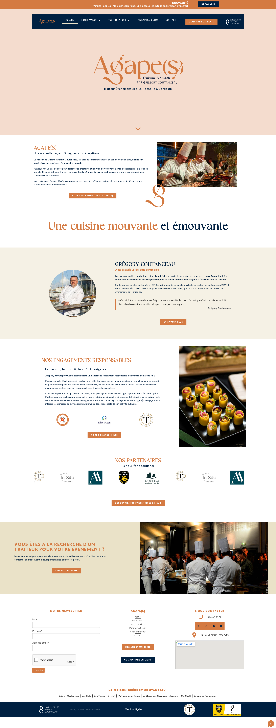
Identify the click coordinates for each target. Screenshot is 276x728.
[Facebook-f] (199, 626)
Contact (171, 20)
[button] (197, 164)
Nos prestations (117, 20)
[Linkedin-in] (213, 626)
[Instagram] (206, 626)
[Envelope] (221, 626)
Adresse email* (40, 643)
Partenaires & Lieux (147, 20)
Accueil (70, 20)
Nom (35, 619)
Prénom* (37, 631)
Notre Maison (89, 20)
